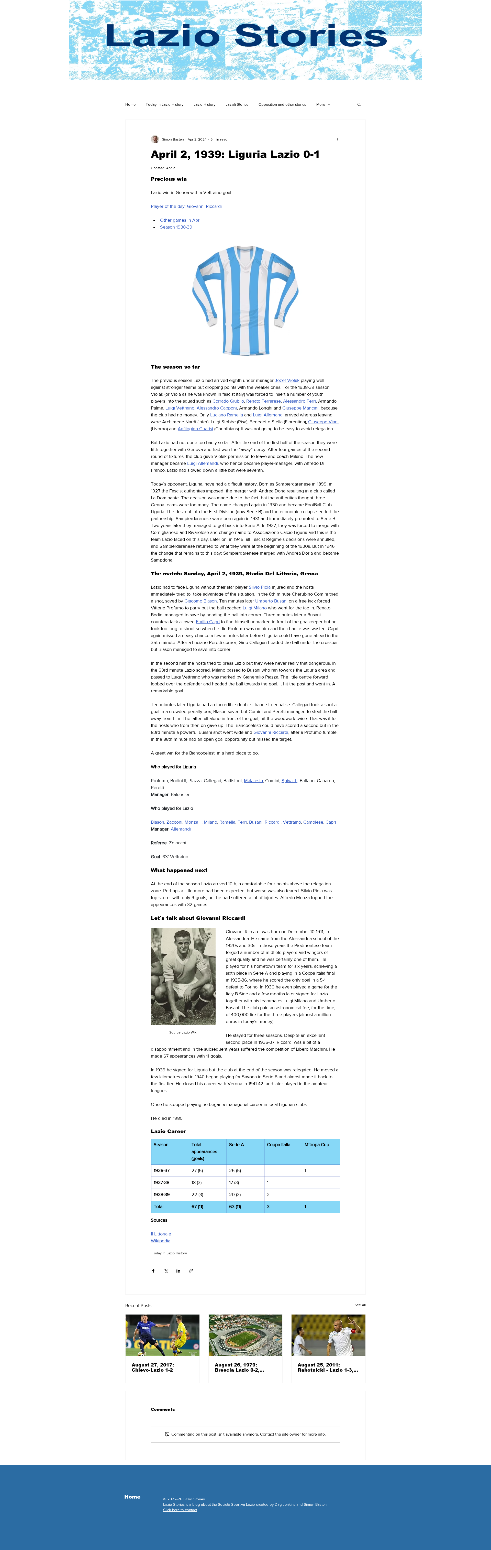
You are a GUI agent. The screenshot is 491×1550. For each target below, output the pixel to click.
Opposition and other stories (282, 104)
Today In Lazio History (164, 104)
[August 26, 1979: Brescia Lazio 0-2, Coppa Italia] (246, 1335)
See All (360, 1305)
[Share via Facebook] (153, 1270)
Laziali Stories (237, 104)
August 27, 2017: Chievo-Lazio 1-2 (153, 1367)
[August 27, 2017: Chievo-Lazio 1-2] (162, 1335)
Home (130, 104)
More (320, 104)
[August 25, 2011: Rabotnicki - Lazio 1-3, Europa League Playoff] (328, 1335)
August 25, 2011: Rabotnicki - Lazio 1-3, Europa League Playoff (326, 1367)
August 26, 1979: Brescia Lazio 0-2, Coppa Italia (237, 1367)
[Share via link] (190, 1270)
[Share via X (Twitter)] (165, 1270)
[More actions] (337, 139)
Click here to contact (180, 1510)
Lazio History (204, 104)
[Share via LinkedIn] (178, 1270)
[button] (359, 104)
